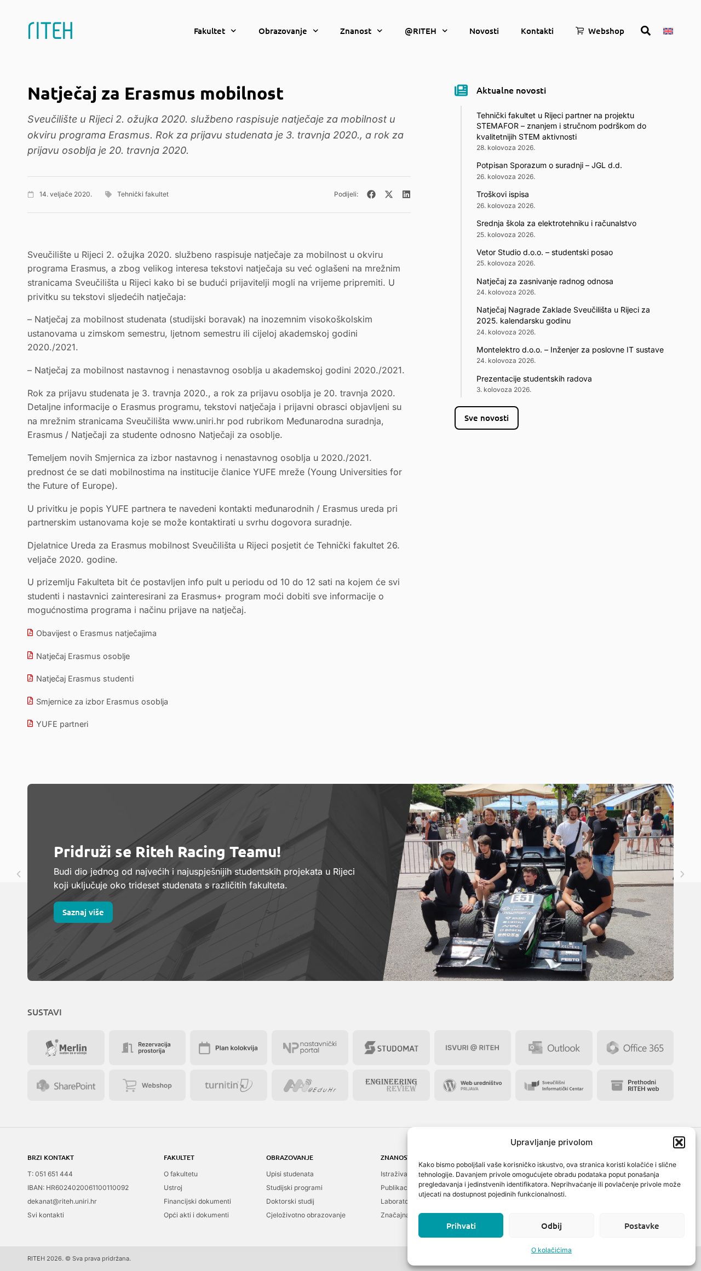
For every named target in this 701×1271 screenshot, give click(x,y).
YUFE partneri (62, 724)
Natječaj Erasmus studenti (85, 678)
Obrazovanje (282, 30)
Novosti (484, 30)
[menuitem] (668, 30)
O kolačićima (551, 1250)
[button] (679, 1142)
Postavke (641, 1225)
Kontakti (537, 30)
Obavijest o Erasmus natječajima (96, 633)
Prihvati (461, 1225)
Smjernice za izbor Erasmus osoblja (102, 701)
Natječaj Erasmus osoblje (83, 656)
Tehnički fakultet (143, 194)
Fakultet (209, 30)
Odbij (551, 1225)
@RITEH (420, 30)
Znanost (355, 30)
